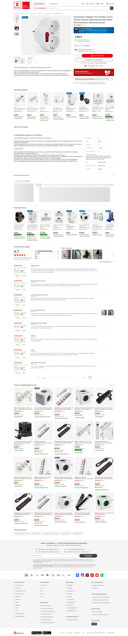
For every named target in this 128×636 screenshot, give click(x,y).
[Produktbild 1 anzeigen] (16, 18)
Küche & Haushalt (20, 593)
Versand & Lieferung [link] (47, 619)
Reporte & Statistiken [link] (98, 585)
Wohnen (18, 599)
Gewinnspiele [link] (71, 602)
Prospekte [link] (70, 588)
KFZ (17, 610)
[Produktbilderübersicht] (16, 35)
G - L (43, 591)
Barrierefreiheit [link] (110, 632)
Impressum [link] (61, 632)
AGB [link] (83, 632)
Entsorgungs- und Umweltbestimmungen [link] (96, 632)
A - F (43, 588)
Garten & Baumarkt (20, 591)
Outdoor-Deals (19, 585)
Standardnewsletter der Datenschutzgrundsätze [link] (42, 560)
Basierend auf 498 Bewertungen (23, 257)
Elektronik (18, 588)
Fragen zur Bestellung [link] (47, 608)
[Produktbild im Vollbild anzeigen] (46, 35)
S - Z (43, 596)
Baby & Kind (19, 596)
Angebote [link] (70, 585)
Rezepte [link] (70, 596)
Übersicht (44, 585)
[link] (54, 4)
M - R (43, 593)
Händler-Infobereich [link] (73, 619)
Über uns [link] (95, 588)
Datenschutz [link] (77, 632)
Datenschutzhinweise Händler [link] (100, 600)
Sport (17, 608)
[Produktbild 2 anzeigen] (16, 23)
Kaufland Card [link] (71, 591)
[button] (46, 251)
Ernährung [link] (70, 605)
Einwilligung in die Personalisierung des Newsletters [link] (43, 565)
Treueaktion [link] (70, 599)
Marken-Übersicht (20, 616)
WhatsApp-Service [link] (72, 610)
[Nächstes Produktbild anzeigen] (112, 254)
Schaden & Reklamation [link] (47, 617)
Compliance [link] (69, 632)
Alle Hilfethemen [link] (46, 605)
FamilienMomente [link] (72, 608)
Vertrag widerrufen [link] (46, 614)
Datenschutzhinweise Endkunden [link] (101, 602)
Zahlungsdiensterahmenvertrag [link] (101, 597)
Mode (17, 602)
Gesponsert (16, 107)
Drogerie (18, 605)
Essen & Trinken (20, 613)
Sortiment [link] (70, 593)
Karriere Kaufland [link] (97, 611)
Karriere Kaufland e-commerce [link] (101, 614)
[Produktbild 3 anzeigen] (16, 28)
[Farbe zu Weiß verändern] (21, 61)
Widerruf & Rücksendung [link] (48, 611)
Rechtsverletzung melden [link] (48, 622)
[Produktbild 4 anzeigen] (16, 34)
